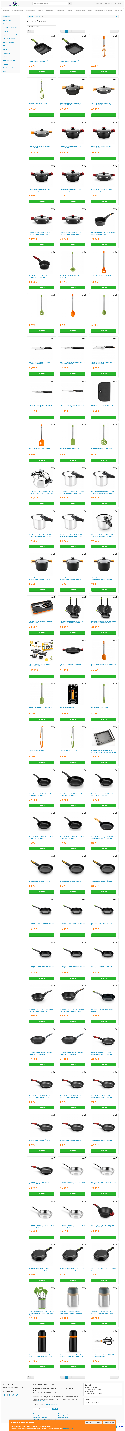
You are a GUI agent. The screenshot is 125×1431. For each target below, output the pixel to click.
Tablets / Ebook (7, 53)
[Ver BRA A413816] (41, 262)
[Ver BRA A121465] (41, 1254)
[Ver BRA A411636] (72, 650)
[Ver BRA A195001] (104, 46)
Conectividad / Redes (9, 38)
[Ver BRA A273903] (41, 564)
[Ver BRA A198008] (104, 1341)
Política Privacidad (38, 1416)
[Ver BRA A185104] (104, 521)
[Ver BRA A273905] (72, 564)
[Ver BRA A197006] (41, 693)
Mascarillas (118, 11)
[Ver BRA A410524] (104, 175)
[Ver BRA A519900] (41, 650)
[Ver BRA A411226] (41, 1125)
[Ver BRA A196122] (72, 1298)
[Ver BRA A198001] (41, 391)
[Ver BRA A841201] (72, 607)
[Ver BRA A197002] (72, 434)
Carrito (119, 3)
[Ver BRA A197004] (72, 737)
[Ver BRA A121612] (104, 1168)
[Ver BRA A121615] (72, 1211)
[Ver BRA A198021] (41, 607)
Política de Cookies (68, 1428)
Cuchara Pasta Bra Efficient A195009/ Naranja (103, 276)
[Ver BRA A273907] (104, 564)
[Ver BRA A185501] (41, 478)
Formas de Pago (63, 1417)
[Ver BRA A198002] (72, 391)
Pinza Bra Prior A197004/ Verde (68, 750)
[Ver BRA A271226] (41, 823)
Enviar (55, 1409)
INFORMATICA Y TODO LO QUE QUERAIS (45, 1419)
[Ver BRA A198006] (41, 348)
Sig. (83, 31)
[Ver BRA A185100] (72, 478)
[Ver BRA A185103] (72, 521)
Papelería (5, 64)
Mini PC (40, 11)
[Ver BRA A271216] (41, 780)
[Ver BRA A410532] (72, 219)
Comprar (42, 71)
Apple (4, 71)
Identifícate (99, 3)
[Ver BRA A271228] (72, 823)
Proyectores (60, 11)
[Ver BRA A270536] (41, 132)
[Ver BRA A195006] (104, 650)
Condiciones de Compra (40, 1417)
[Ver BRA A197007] (104, 305)
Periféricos (6, 49)
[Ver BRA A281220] (104, 823)
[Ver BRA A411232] (41, 1168)
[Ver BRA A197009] (41, 305)
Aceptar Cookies (109, 1422)
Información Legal (63, 1414)
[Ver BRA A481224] (41, 866)
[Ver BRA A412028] (104, 1211)
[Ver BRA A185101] (104, 478)
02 (70, 31)
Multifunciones (31, 11)
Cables (5, 46)
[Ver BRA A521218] (104, 995)
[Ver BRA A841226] (72, 952)
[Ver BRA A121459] (72, 46)
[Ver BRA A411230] (104, 1125)
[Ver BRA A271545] (104, 737)
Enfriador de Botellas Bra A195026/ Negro (102, 405)
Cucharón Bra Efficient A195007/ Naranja (71, 319)
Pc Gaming (49, 11)
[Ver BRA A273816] (104, 219)
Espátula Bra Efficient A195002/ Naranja (39, 448)
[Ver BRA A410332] (72, 175)
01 (66, 31)
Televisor (5, 31)
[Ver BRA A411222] (72, 1082)
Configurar (89, 1422)
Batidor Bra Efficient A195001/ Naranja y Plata (103, 60)
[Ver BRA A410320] (72, 132)
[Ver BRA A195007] (72, 305)
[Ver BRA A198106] (72, 1341)
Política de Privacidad (41, 1400)
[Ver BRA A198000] (72, 348)
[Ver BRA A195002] (41, 434)
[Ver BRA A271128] (72, 995)
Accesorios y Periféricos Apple (13, 11)
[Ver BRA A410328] (41, 175)
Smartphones (80, 11)
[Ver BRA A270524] (104, 89)
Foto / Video (6, 57)
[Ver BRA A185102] (41, 521)
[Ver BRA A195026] (104, 391)
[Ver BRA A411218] (104, 1039)
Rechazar (98, 1422)
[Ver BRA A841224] (41, 952)
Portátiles (5, 24)
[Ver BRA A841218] (41, 909)
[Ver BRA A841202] (104, 607)
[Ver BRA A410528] (41, 219)
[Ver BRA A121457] (41, 46)
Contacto (109, 3)
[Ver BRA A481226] (72, 866)
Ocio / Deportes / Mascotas (11, 68)
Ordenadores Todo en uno (103, 11)
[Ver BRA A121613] (41, 1211)
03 (73, 31)
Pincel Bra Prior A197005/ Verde (99, 707)
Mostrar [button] (114, 31)
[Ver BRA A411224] (104, 1082)
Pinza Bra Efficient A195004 (36, 750)
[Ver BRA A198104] (41, 1341)
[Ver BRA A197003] (104, 434)
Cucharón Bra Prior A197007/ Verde (100, 319)
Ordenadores (6, 16)
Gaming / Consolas (8, 42)
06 (79, 31)
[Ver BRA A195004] (41, 737)
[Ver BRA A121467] (104, 1254)
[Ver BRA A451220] (41, 1039)
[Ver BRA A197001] (41, 89)
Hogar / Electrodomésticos (10, 60)
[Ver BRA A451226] (72, 1039)
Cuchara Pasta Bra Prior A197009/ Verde (40, 319)
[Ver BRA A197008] (72, 262)
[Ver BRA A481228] (104, 866)
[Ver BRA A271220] (72, 780)
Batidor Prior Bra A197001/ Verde (38, 103)
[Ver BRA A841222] (104, 909)
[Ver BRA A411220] (41, 1082)
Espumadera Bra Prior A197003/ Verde (101, 448)
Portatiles (70, 11)
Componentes (7, 20)
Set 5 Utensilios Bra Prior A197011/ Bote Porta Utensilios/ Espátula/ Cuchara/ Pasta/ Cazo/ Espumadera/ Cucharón (41, 1313)
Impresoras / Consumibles (10, 35)
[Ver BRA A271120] (41, 995)
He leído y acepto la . (46, 1404)
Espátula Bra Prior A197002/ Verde (69, 448)
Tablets (90, 11)
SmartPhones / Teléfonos (10, 27)
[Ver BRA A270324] (72, 89)
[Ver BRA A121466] (72, 1254)
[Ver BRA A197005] (104, 693)
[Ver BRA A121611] (72, 1168)
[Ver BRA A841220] (72, 909)
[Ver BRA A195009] (104, 262)
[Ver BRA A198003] (104, 348)
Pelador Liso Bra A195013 (67, 707)
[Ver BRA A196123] (104, 1298)
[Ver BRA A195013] (72, 693)
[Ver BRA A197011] (41, 1298)
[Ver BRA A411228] (72, 1125)
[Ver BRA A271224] (104, 780)
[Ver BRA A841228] (104, 952)
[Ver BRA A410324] (104, 132)
